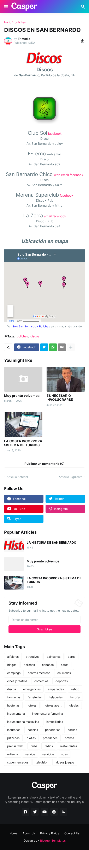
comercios (41, 681)
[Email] (62, 347)
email (65, 175)
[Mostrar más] (71, 347)
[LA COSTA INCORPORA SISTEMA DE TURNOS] (23, 424)
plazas (31, 738)
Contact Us (71, 833)
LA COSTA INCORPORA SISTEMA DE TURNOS (23, 443)
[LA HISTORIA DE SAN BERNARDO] (14, 545)
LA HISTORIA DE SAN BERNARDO (51, 542)
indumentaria (16, 713)
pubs (33, 746)
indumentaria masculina (23, 721)
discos (34, 336)
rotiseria (12, 754)
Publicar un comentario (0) (44, 464)
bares (71, 656)
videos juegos (64, 762)
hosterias (13, 705)
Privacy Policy (49, 833)
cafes (64, 664)
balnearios (53, 656)
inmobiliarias (54, 721)
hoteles (31, 705)
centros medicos (39, 673)
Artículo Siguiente (70, 477)
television (42, 762)
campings (13, 673)
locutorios (13, 730)
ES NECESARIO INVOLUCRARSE (60, 398)
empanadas (56, 689)
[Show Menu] (5, 6)
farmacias (13, 697)
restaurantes (68, 746)
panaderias (52, 730)
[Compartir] (81, 40)
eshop (75, 689)
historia (75, 697)
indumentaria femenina (47, 713)
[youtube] (44, 812)
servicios (48, 754)
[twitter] (35, 812)
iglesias (74, 705)
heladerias (56, 697)
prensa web (15, 746)
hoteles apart (52, 705)
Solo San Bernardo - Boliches (31, 326)
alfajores (13, 656)
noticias (33, 730)
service (30, 754)
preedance (50, 738)
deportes (61, 681)
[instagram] (54, 812)
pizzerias (13, 738)
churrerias (64, 673)
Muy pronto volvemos (22, 396)
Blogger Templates (53, 840)
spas (64, 754)
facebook (54, 134)
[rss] (63, 812)
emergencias (32, 689)
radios (48, 746)
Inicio (7, 22)
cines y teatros (17, 681)
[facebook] (25, 812)
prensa (69, 738)
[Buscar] (83, 6)
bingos (11, 664)
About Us (29, 833)
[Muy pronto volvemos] (23, 379)
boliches (20, 22)
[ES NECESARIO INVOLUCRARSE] (66, 379)
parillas (72, 730)
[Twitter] (44, 347)
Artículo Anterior (17, 477)
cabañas (48, 664)
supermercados (17, 762)
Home (13, 833)
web (57, 175)
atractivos (32, 656)
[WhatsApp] (53, 347)
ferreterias (35, 697)
